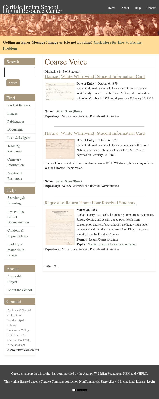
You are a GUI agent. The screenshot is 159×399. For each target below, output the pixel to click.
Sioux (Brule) (73, 111)
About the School (19, 289)
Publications (16, 121)
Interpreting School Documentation (18, 217)
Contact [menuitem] (151, 7)
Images (12, 113)
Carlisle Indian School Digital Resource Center (32, 7)
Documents (15, 129)
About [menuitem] (125, 7)
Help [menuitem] (138, 7)
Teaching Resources (14, 148)
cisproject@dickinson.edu (23, 350)
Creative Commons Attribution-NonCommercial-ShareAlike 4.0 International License (93, 381)
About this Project (14, 279)
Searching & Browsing (16, 200)
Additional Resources (14, 175)
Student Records (18, 105)
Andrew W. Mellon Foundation (102, 373)
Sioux (60, 111)
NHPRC (142, 373)
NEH (126, 373)
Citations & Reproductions (17, 233)
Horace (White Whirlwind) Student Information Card (95, 76)
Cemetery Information (15, 162)
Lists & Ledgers (18, 137)
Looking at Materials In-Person (16, 250)
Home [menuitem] (111, 7)
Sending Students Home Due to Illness (111, 244)
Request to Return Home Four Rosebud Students (90, 203)
